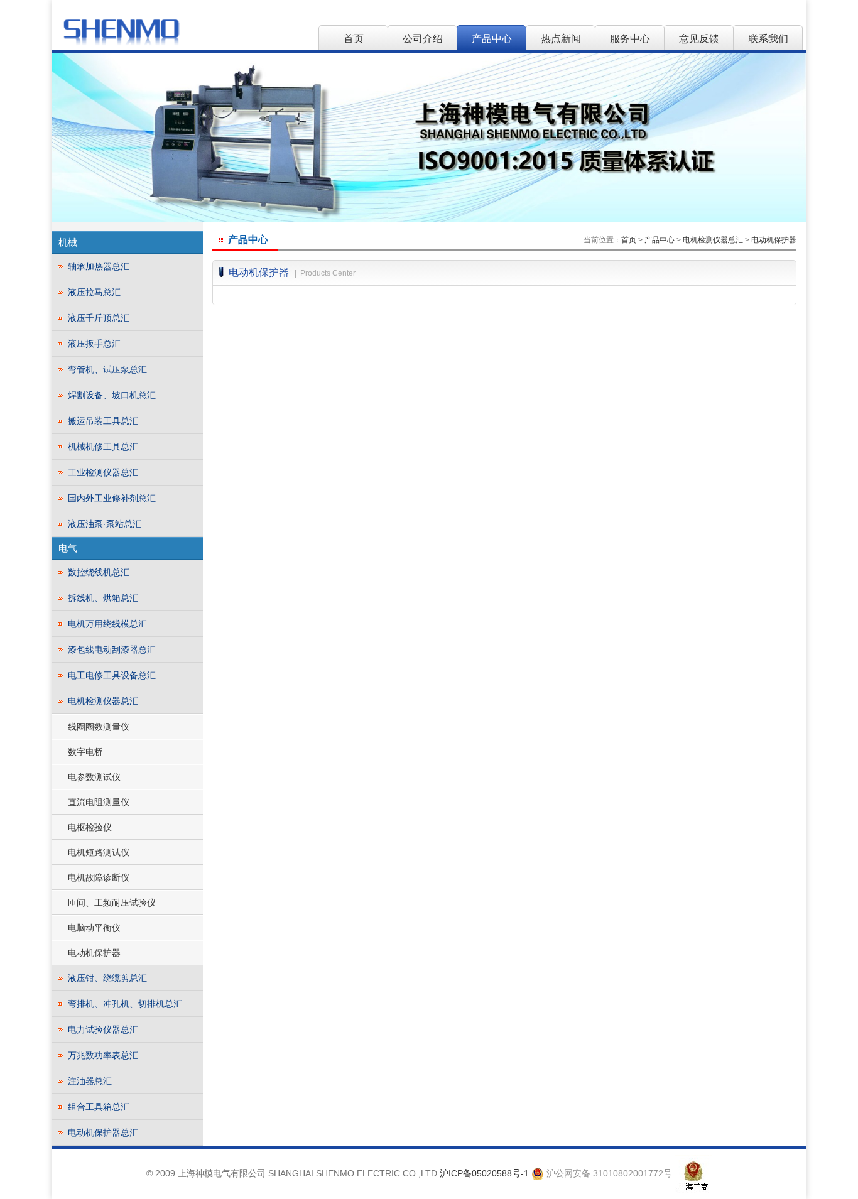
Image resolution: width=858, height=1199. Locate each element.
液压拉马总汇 (94, 292)
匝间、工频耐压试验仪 (112, 903)
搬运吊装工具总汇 (103, 421)
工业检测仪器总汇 (103, 472)
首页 (354, 38)
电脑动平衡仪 (94, 928)
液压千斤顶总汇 (98, 318)
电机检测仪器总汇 (103, 701)
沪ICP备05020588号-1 (484, 1173)
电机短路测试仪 (98, 852)
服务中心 (630, 38)
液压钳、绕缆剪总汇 (107, 978)
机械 (67, 242)
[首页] (121, 31)
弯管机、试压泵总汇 (107, 369)
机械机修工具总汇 (103, 447)
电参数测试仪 (94, 777)
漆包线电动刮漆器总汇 (112, 649)
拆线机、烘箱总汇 (103, 598)
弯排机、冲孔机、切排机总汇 (125, 1004)
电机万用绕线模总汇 (107, 624)
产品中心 (492, 38)
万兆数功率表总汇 (103, 1055)
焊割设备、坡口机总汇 (112, 395)
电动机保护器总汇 (103, 1132)
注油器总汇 (90, 1081)
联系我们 (768, 38)
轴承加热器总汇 (98, 266)
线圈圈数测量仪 (98, 727)
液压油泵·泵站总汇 (104, 524)
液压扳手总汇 (94, 344)
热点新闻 (561, 38)
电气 (67, 548)
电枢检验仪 (90, 827)
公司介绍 (423, 38)
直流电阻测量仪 (98, 802)
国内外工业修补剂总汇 (112, 498)
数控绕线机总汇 (98, 572)
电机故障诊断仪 (98, 877)
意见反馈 (699, 38)
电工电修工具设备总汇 (112, 675)
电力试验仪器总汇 (103, 1029)
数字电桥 (85, 752)
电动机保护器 (94, 953)
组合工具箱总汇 (98, 1107)
